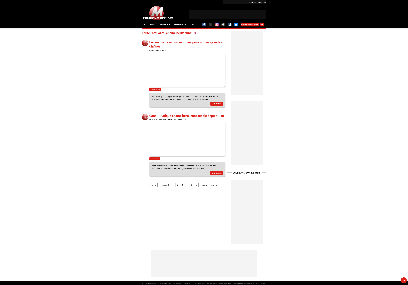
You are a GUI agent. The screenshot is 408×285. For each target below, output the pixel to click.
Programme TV (180, 25)
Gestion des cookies (225, 283)
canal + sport (153, 120)
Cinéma (151, 50)
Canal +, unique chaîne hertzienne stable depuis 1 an (186, 115)
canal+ (160, 120)
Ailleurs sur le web (246, 172)
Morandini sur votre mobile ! (249, 25)
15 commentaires (155, 90)
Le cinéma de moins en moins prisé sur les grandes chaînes (185, 44)
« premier (152, 185)
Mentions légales (200, 283)
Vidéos (152, 25)
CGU (257, 283)
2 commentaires (155, 159)
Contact (263, 283)
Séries (192, 25)
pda (185, 120)
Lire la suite (217, 103)
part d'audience (178, 120)
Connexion (252, 2)
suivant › (204, 185)
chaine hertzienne (160, 50)
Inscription (262, 2)
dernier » (214, 185)
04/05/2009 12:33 (146, 117)
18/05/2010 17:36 (146, 43)
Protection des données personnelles (243, 283)
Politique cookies (212, 283)
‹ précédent (164, 185)
